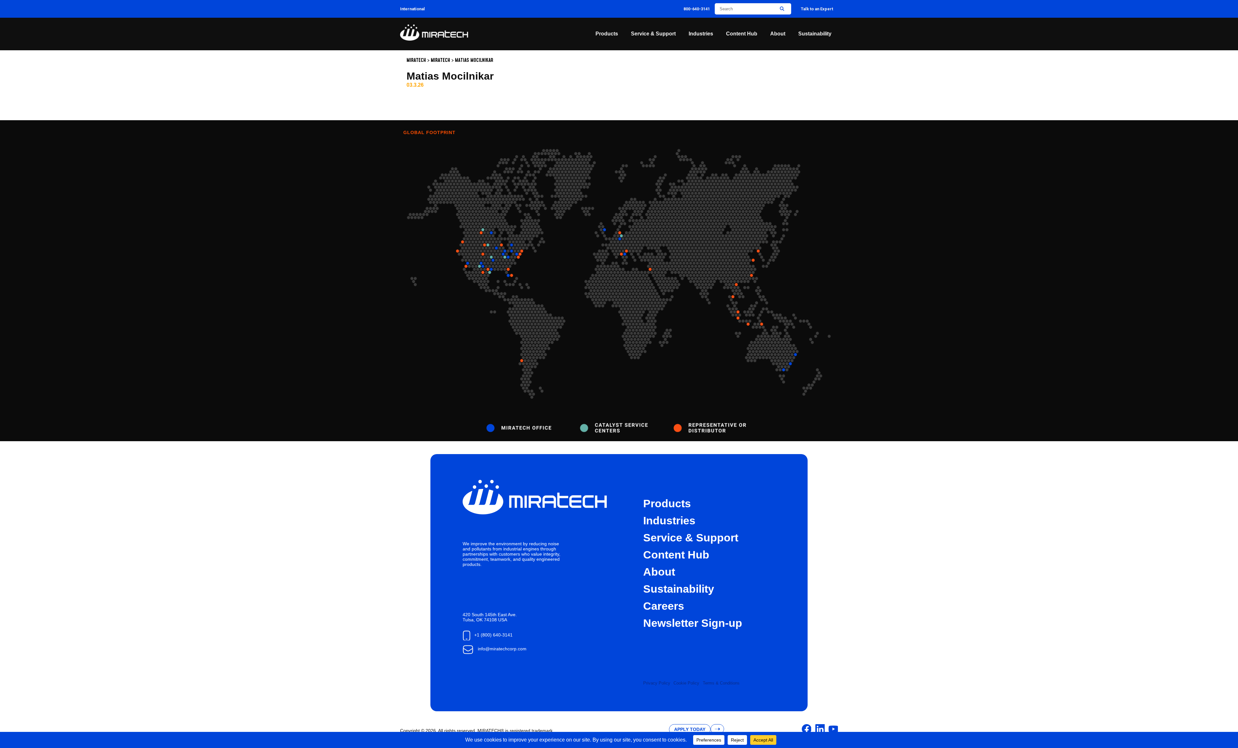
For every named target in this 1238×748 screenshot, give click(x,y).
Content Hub (741, 33)
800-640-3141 (696, 8)
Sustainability (814, 33)
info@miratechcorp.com (502, 648)
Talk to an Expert (817, 8)
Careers (663, 606)
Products (606, 33)
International (412, 8)
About (777, 33)
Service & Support (653, 33)
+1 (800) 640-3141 (493, 634)
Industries (701, 33)
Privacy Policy (656, 683)
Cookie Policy (686, 683)
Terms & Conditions (721, 683)
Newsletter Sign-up (692, 623)
